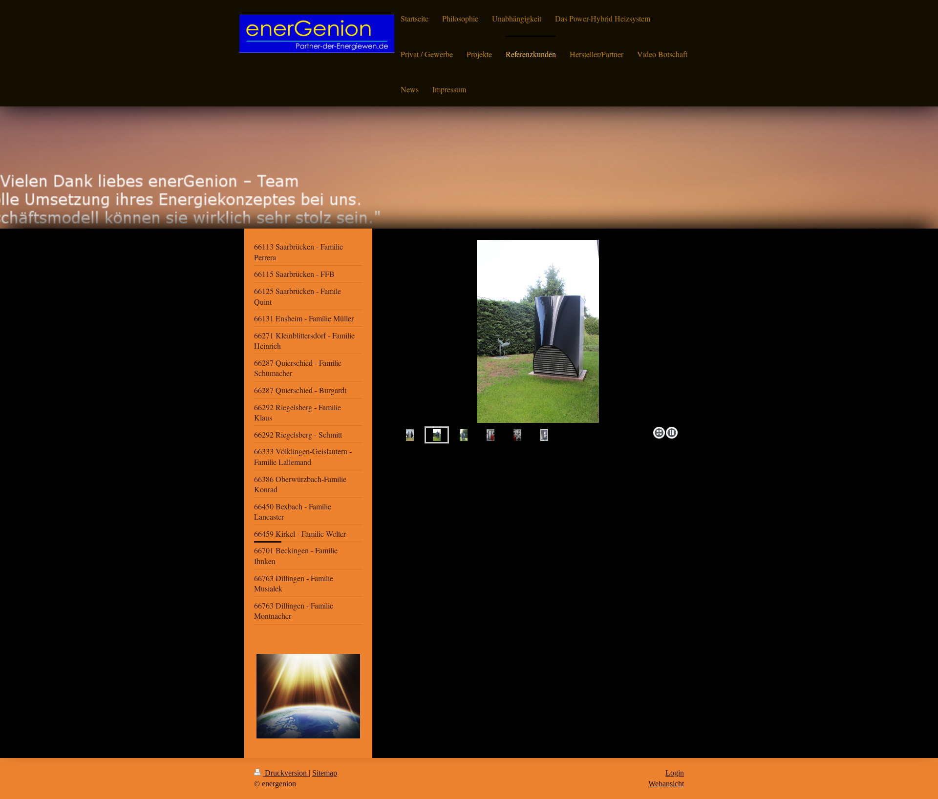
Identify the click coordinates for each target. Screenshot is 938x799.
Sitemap (324, 773)
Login (674, 773)
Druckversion (286, 773)
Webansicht (666, 783)
